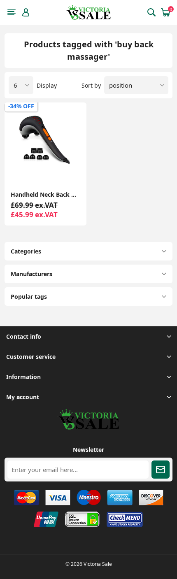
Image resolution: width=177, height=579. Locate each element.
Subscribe (160, 469)
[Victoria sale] (88, 427)
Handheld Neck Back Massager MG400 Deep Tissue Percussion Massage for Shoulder (45, 194)
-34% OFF (21, 106)
